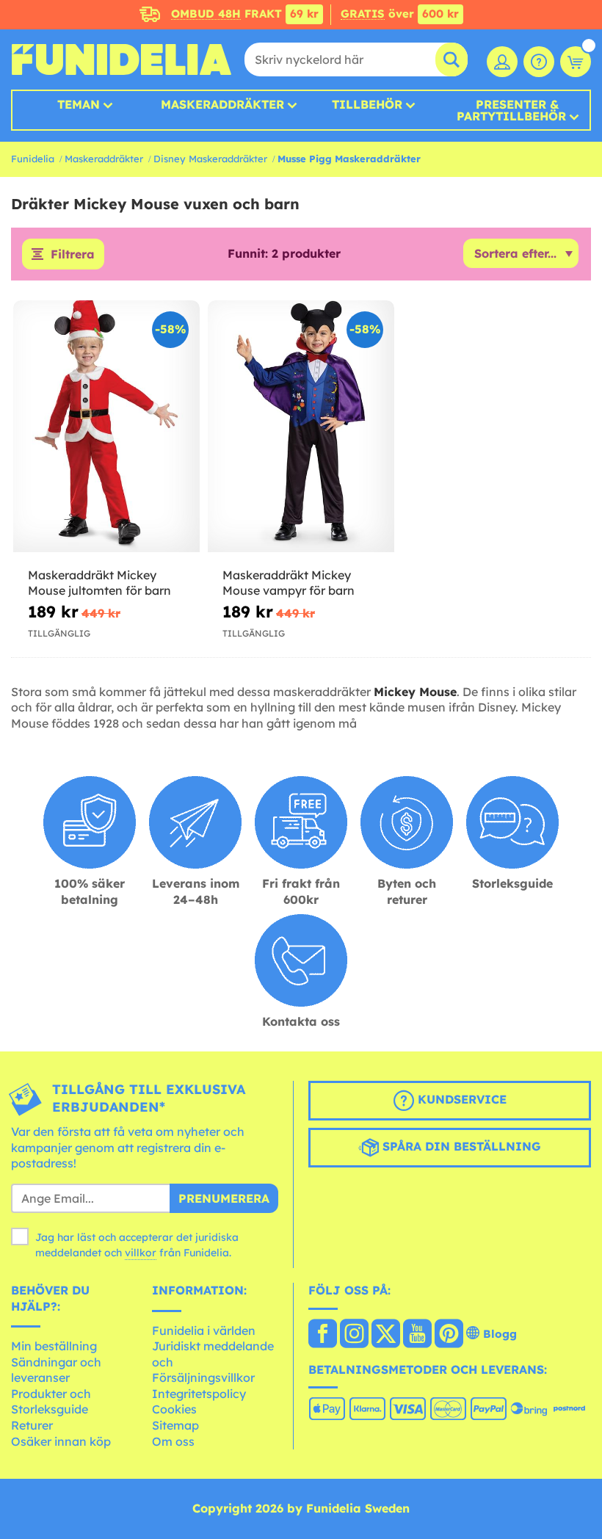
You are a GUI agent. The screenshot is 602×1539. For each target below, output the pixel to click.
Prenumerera (223, 1198)
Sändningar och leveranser (56, 1370)
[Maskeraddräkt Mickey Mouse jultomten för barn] (106, 426)
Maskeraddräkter (104, 158)
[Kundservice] (538, 61)
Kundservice (460, 1099)
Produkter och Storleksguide (51, 1401)
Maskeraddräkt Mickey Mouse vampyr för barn (288, 583)
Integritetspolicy (199, 1393)
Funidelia (32, 158)
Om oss (173, 1441)
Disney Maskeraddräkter (210, 158)
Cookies (174, 1409)
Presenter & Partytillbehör (511, 110)
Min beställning (54, 1346)
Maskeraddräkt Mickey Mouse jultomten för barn (99, 583)
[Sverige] (322, 1335)
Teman (78, 104)
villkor (140, 1252)
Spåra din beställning (460, 1146)
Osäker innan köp (61, 1441)
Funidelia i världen (203, 1330)
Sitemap (175, 1425)
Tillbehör (367, 104)
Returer (32, 1425)
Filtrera (73, 254)
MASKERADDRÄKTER (222, 104)
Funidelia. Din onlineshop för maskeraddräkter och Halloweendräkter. (121, 59)
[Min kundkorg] (575, 61)
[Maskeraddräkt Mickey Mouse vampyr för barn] (301, 426)
